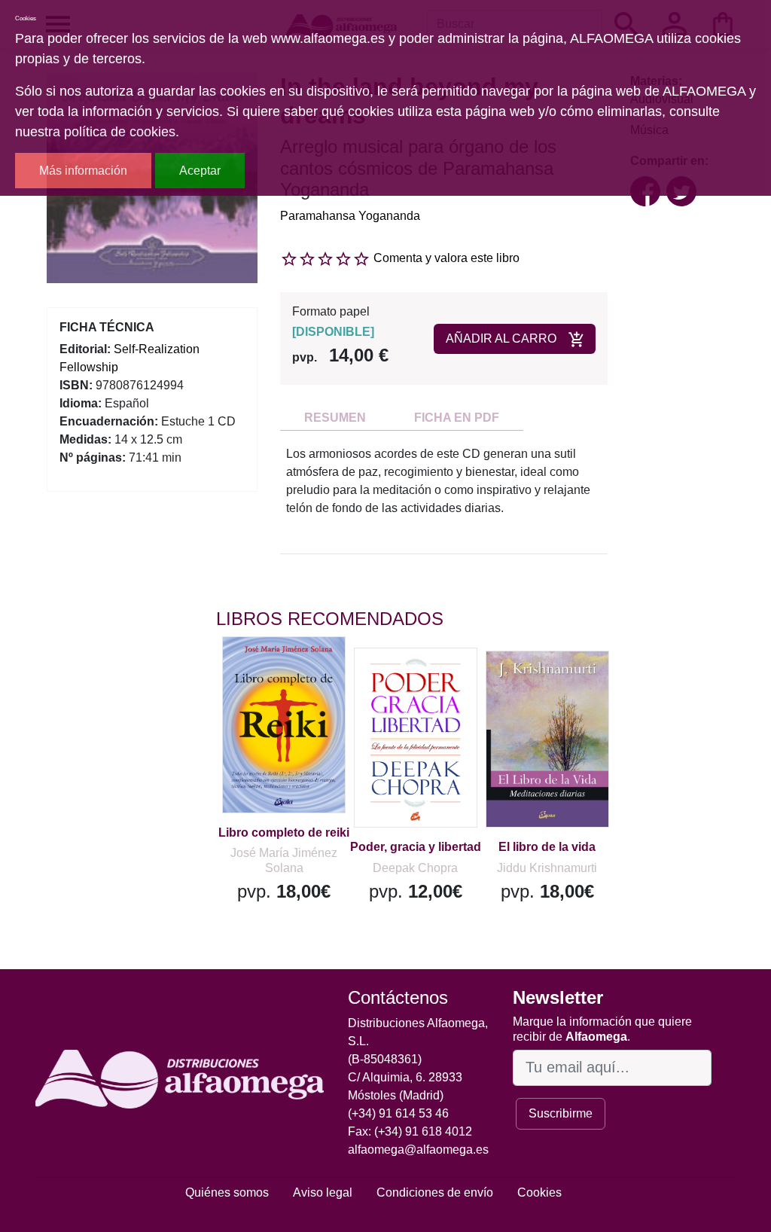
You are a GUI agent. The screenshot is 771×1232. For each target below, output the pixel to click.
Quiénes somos (227, 1192)
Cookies (539, 1192)
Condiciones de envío (434, 1192)
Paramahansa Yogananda (350, 215)
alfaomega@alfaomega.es (418, 1149)
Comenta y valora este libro (446, 258)
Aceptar (200, 170)
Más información (83, 170)
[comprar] (309, 669)
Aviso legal (322, 1192)
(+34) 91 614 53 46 (398, 1113)
